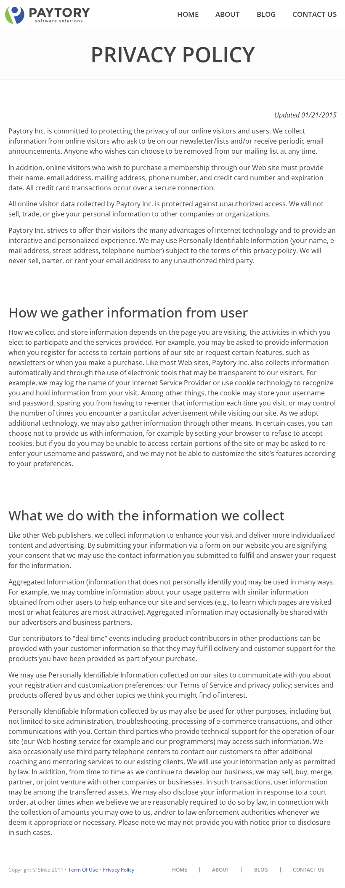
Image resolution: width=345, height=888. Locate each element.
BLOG (266, 14)
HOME (188, 14)
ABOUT (227, 14)
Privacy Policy (118, 869)
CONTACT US (314, 14)
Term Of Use (83, 869)
